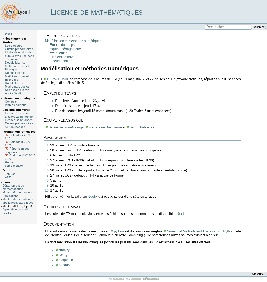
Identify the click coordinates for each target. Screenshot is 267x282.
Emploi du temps (62, 45)
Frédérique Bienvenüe (105, 127)
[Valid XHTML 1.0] (116, 279)
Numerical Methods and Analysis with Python (200, 231)
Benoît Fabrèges (142, 127)
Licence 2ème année (19, 116)
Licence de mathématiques (96, 12)
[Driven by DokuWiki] (151, 279)
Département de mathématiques (13, 187)
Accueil (7, 34)
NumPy (64, 250)
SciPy (63, 255)
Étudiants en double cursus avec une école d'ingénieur (20, 56)
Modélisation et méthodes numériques (73, 41)
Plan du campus (15, 105)
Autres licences (15, 126)
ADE (8, 177)
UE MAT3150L (58, 79)
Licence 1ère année (18, 113)
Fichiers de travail (63, 57)
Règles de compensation (14, 164)
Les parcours (13, 45)
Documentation (61, 61)
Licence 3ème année (19, 120)
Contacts (11, 101)
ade (94, 196)
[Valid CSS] (133, 279)
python (119, 231)
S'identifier (258, 274)
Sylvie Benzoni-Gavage (66, 127)
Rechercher (258, 26)
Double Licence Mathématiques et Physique (17, 66)
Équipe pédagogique (65, 49)
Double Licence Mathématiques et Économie (17, 76)
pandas (64, 265)
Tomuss (10, 173)
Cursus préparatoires (19, 49)
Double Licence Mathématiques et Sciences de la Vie (17, 86)
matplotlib (66, 260)
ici (182, 214)
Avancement (59, 53)
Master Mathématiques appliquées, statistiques (18, 201)
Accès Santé (13, 93)
